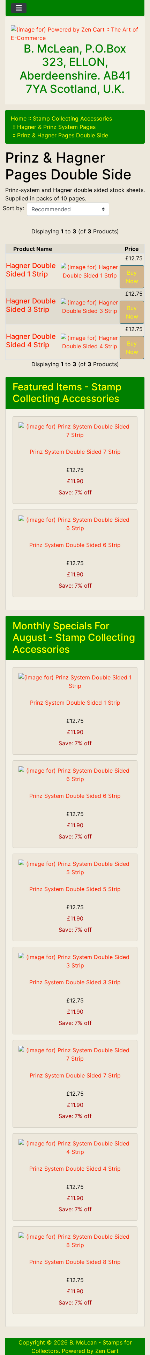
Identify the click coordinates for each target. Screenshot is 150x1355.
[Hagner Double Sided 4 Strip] (90, 341)
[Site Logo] (75, 33)
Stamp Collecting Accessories (72, 118)
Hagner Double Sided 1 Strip (31, 269)
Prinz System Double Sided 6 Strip (75, 544)
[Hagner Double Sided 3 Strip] (90, 305)
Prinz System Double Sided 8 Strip (75, 1261)
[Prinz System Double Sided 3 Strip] (75, 961)
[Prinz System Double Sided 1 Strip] (75, 681)
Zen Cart (107, 1350)
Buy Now (132, 277)
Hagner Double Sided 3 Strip (31, 305)
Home (19, 118)
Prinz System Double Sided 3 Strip (75, 982)
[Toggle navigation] (19, 8)
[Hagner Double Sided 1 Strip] (90, 270)
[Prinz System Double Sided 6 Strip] (75, 523)
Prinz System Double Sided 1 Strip (75, 702)
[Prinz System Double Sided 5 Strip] (75, 868)
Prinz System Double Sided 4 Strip (75, 1168)
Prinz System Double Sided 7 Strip (75, 451)
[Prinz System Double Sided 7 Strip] (75, 430)
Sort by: (13, 208)
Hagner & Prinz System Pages (56, 126)
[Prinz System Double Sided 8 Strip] (75, 1240)
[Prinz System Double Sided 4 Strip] (75, 1147)
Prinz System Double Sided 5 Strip (75, 888)
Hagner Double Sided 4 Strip (31, 340)
